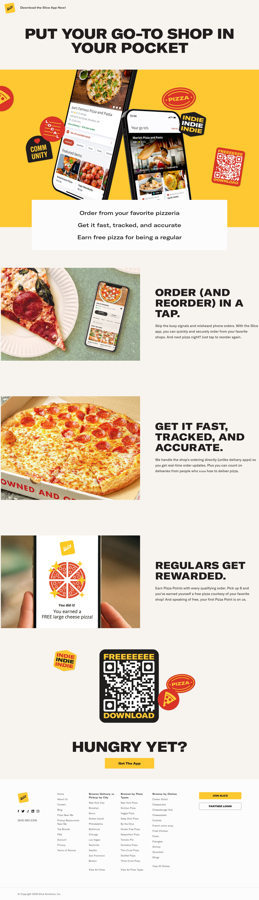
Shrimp (156, 846)
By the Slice (127, 823)
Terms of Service (66, 850)
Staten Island (96, 818)
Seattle (93, 850)
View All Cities (97, 869)
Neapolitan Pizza (130, 834)
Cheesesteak (159, 815)
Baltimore (94, 829)
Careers (61, 804)
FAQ (59, 834)
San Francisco (97, 855)
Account (61, 839)
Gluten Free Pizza (130, 829)
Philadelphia (96, 823)
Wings (155, 857)
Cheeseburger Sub (162, 809)
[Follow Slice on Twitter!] (23, 811)
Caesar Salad (160, 799)
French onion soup (162, 825)
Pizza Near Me (65, 815)
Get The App (129, 763)
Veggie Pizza (127, 813)
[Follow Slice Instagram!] (38, 811)
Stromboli (158, 852)
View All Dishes (161, 866)
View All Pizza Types (132, 869)
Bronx (92, 813)
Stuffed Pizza (128, 855)
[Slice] (9, 8)
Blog (59, 809)
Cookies (157, 820)
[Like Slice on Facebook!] (18, 811)
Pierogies (157, 841)
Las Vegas (94, 839)
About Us (62, 799)
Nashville (94, 845)
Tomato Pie (127, 839)
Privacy (61, 845)
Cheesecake (159, 804)
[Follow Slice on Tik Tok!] (28, 811)
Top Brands (63, 829)
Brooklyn (94, 808)
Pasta (155, 836)
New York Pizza (129, 802)
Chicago (93, 834)
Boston (93, 860)
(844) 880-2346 (27, 820)
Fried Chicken (160, 831)
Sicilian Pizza (128, 808)
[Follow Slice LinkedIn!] (32, 811)
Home (60, 794)
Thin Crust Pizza (130, 850)
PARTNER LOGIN (220, 806)
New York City (96, 802)
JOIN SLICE (220, 795)
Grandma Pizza (129, 845)
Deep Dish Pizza (130, 818)
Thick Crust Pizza (130, 860)
